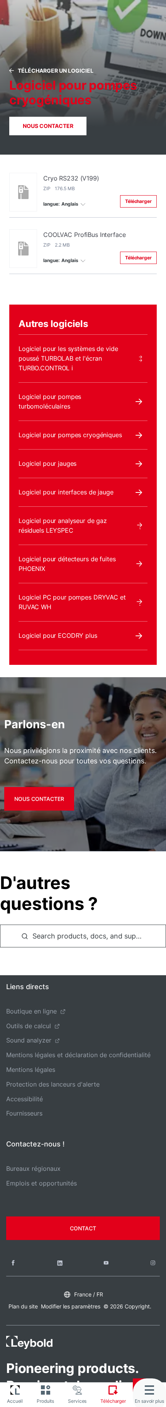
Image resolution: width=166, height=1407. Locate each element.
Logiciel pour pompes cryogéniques (70, 435)
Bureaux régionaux (33, 1168)
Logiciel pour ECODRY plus (58, 635)
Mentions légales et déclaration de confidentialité (78, 1055)
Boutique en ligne (31, 1011)
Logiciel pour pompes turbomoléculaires (50, 401)
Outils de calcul (28, 1026)
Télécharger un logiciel (55, 70)
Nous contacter (48, 126)
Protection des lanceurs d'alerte (53, 1084)
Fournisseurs (24, 1113)
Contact (83, 1228)
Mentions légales (30, 1069)
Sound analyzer (28, 1040)
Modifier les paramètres (70, 1306)
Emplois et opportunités (41, 1183)
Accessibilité (24, 1099)
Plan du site (23, 1306)
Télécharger (138, 201)
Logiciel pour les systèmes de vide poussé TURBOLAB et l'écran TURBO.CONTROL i (68, 358)
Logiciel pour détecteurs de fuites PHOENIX (67, 563)
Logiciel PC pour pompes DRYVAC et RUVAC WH (72, 602)
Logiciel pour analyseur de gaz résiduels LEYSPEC (63, 525)
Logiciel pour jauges (47, 463)
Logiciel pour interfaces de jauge (66, 492)
